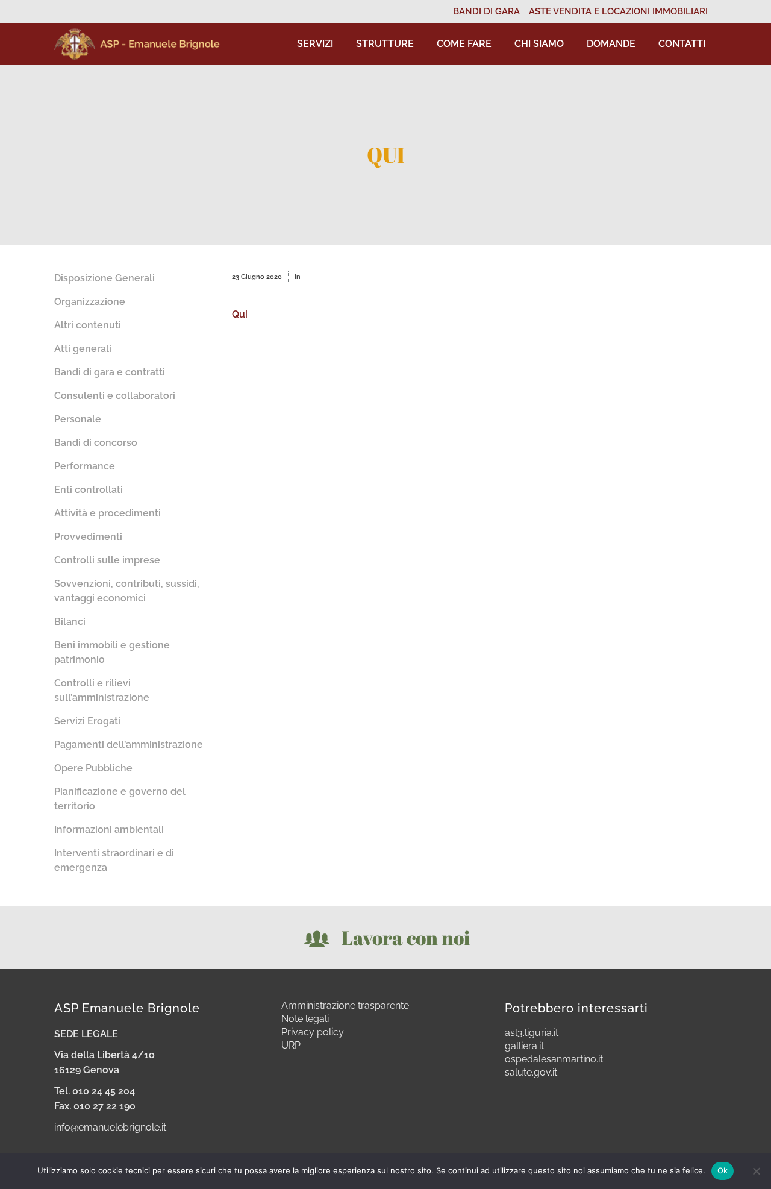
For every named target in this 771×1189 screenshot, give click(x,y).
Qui (240, 314)
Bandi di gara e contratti (109, 372)
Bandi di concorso (95, 442)
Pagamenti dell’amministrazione (128, 744)
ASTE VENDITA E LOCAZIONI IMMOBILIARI (618, 11)
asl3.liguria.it (531, 1032)
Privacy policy (312, 1032)
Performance (84, 466)
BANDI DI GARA (486, 11)
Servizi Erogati (87, 721)
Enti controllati (88, 489)
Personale (77, 419)
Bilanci (70, 621)
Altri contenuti (87, 325)
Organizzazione (89, 301)
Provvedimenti (88, 536)
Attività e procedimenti (107, 513)
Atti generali (82, 348)
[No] (756, 1171)
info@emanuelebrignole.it (110, 1127)
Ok (722, 1170)
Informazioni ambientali (109, 829)
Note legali (305, 1019)
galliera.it (524, 1046)
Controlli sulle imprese (107, 560)
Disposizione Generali (104, 278)
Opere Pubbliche (93, 768)
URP (291, 1045)
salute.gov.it (531, 1072)
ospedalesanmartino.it (554, 1059)
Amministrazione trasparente (345, 1005)
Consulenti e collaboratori (114, 395)
